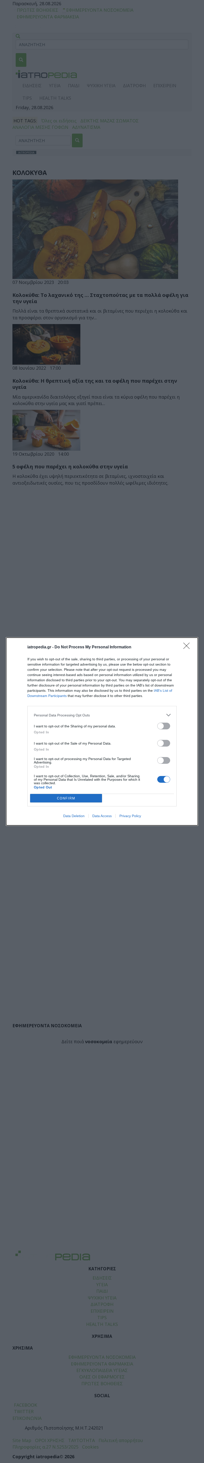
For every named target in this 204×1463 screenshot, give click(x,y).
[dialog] (102, 731)
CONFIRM (66, 798)
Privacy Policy (130, 816)
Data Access (102, 816)
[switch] (163, 726)
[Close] (188, 647)
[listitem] (102, 715)
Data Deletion (74, 816)
